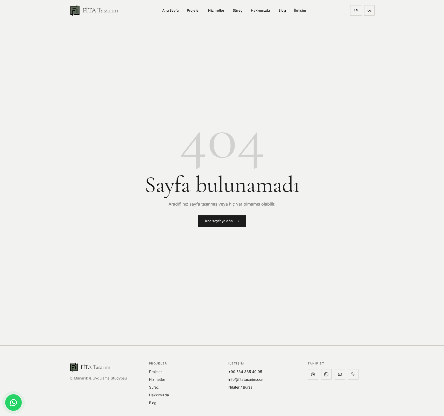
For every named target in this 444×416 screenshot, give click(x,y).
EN (356, 10)
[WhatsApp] (326, 374)
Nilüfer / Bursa (240, 387)
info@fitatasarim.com (246, 379)
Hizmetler (216, 10)
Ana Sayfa (170, 10)
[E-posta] (340, 374)
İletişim (300, 10)
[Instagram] (313, 374)
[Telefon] (353, 374)
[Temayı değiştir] (369, 10)
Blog (282, 10)
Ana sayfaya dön (219, 221)
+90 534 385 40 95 (245, 371)
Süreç (238, 10)
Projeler (193, 10)
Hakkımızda (260, 10)
